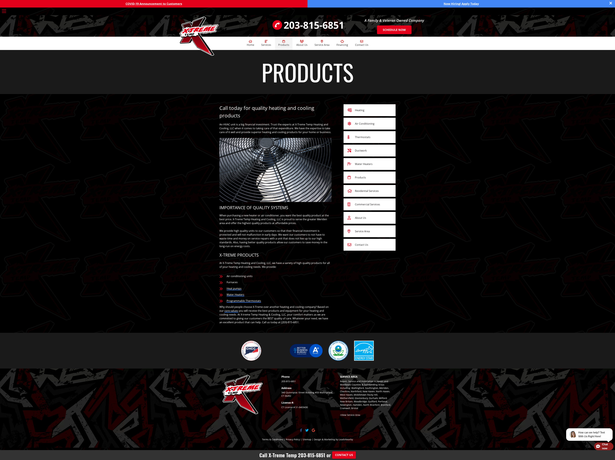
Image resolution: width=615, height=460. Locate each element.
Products (283, 45)
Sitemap (307, 439)
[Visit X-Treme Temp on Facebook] (301, 430)
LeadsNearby (346, 439)
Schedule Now (394, 30)
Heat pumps (234, 288)
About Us (302, 45)
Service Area (322, 45)
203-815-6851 (288, 381)
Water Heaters (235, 294)
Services (266, 45)
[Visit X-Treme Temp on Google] (313, 430)
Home (250, 45)
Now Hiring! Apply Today (461, 4)
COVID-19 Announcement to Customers (154, 4)
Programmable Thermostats (244, 301)
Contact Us (361, 45)
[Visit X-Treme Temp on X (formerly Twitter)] (307, 430)
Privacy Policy (293, 439)
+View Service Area (350, 414)
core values (231, 310)
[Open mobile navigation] (4, 11)
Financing (342, 45)
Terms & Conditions (272, 439)
